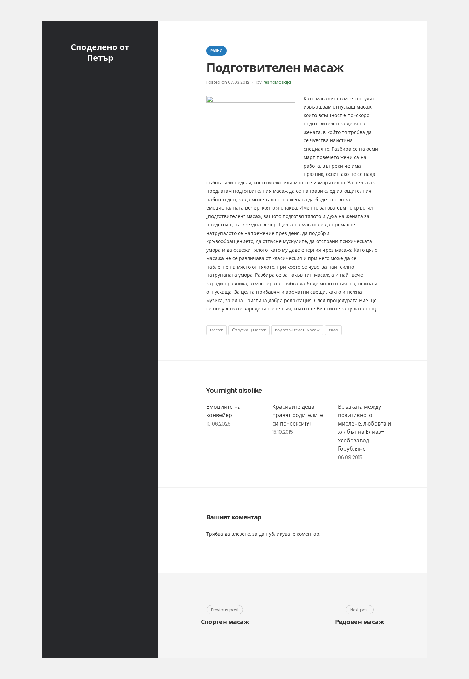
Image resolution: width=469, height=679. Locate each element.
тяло (333, 330)
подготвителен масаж (297, 330)
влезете (240, 534)
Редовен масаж (359, 622)
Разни (216, 50)
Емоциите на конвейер (223, 411)
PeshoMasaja (277, 82)
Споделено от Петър (100, 53)
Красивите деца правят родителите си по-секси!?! (297, 415)
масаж (216, 330)
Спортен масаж (225, 622)
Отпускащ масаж (249, 330)
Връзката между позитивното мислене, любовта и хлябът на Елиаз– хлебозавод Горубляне (364, 428)
